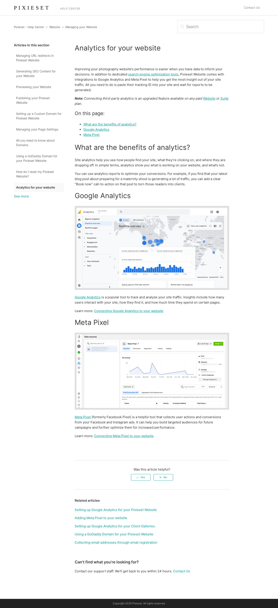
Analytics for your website (35, 187)
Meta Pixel (91, 135)
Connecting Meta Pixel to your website (124, 436)
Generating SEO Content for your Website (36, 73)
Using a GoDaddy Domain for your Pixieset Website (36, 158)
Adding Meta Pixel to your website (101, 518)
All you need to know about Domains (35, 143)
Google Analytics (96, 129)
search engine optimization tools (153, 74)
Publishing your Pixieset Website (33, 100)
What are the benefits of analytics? (109, 124)
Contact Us (252, 7)
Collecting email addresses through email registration (116, 542)
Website (54, 27)
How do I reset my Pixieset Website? (35, 174)
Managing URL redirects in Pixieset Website (35, 58)
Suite (224, 98)
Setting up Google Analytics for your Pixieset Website (116, 510)
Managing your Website (81, 27)
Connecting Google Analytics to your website (128, 311)
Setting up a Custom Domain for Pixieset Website (38, 116)
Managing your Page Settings (37, 129)
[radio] (141, 477)
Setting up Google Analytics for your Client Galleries (115, 526)
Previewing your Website (33, 87)
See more (21, 196)
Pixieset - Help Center (29, 27)
